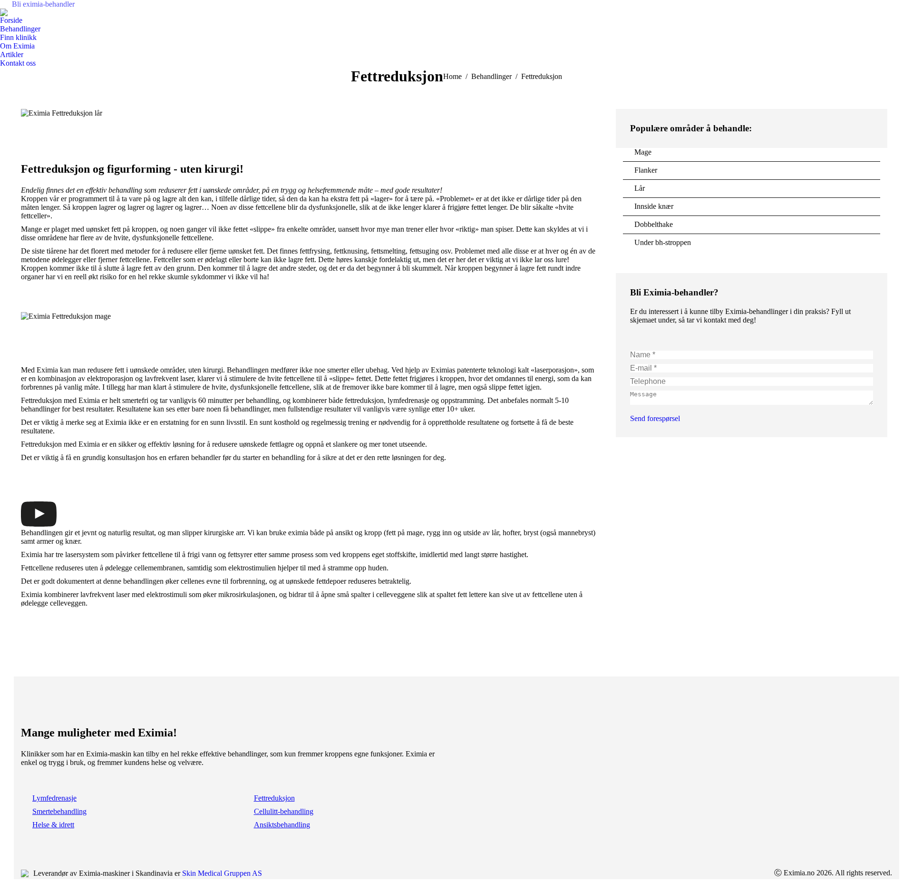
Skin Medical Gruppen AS (222, 873)
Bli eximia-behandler (43, 4)
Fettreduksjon (274, 798)
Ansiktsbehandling (282, 825)
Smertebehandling (59, 811)
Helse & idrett (53, 825)
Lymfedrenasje (54, 798)
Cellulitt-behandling (283, 811)
